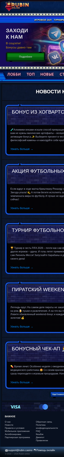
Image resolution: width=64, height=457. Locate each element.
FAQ (38, 431)
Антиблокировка (13, 434)
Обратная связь (44, 422)
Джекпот (40, 437)
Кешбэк (39, 434)
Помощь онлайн (45, 450)
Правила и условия (14, 428)
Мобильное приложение (17, 431)
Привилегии (42, 440)
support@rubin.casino (20, 450)
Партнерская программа (17, 437)
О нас (8, 422)
